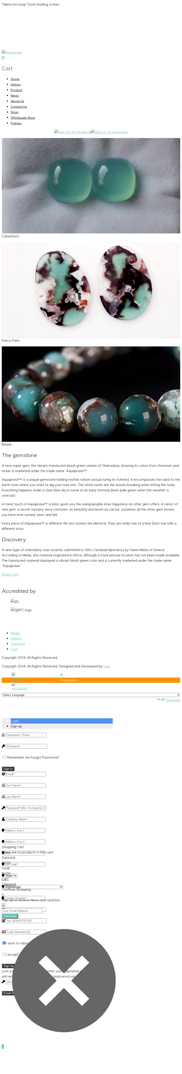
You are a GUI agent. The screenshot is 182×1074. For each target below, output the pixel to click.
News (15, 96)
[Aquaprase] (12, 52)
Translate (173, 700)
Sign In (8, 768)
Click (106, 666)
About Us (17, 101)
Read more (10, 574)
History (16, 84)
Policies (16, 123)
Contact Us (19, 107)
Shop (14, 112)
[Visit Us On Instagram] (109, 132)
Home (15, 79)
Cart (14, 649)
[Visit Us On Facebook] (72, 132)
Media (15, 633)
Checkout (18, 644)
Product (16, 90)
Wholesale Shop (23, 118)
